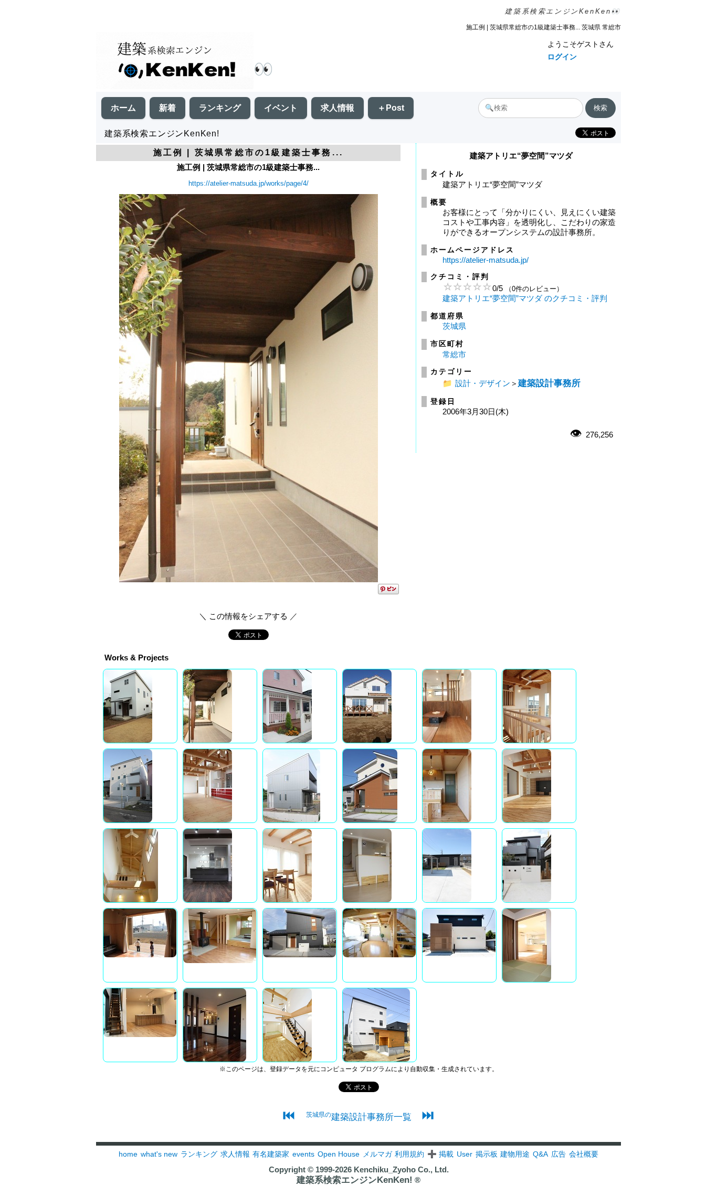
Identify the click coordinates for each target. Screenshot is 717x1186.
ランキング (220, 107)
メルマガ (377, 1154)
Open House (339, 1154)
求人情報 (337, 107)
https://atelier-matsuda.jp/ (485, 259)
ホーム (123, 107)
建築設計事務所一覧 (359, 1116)
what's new (159, 1154)
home (128, 1154)
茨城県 (454, 326)
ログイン (562, 56)
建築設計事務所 (549, 383)
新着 (167, 107)
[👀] (175, 61)
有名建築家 (270, 1154)
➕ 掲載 (440, 1154)
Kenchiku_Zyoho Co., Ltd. (401, 1169)
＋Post (390, 107)
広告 (558, 1154)
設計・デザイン (482, 383)
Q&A (540, 1154)
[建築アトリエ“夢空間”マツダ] (248, 579)
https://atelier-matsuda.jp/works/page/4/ (248, 183)
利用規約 (409, 1154)
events (303, 1154)
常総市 (454, 354)
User (464, 1154)
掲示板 (487, 1154)
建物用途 (515, 1154)
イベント (281, 107)
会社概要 (583, 1154)
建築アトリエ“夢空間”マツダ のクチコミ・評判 (524, 298)
